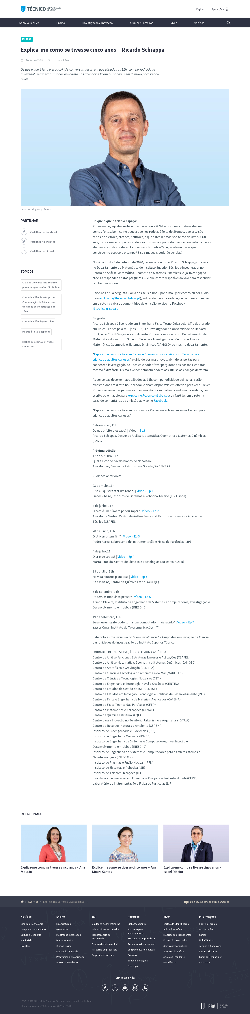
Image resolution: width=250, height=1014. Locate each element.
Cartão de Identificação (176, 923)
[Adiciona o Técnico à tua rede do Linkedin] (115, 988)
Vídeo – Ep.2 (150, 511)
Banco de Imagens (138, 960)
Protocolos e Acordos (175, 940)
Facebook (160, 400)
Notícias (199, 23)
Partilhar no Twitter (42, 241)
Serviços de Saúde (173, 951)
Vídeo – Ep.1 (145, 491)
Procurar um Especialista (141, 938)
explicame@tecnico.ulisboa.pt (119, 298)
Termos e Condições (210, 946)
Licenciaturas (63, 923)
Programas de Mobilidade (70, 957)
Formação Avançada (67, 951)
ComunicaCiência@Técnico (38, 321)
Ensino (60, 23)
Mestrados (62, 929)
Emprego (133, 966)
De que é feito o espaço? (36, 331)
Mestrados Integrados (68, 934)
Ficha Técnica (206, 940)
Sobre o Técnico (29, 23)
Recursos (133, 916)
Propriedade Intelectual (105, 944)
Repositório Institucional (141, 944)
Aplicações (218, 9)
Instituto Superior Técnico (50, 1001)
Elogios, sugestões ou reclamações (209, 901)
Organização (206, 929)
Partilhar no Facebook (43, 232)
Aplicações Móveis (173, 929)
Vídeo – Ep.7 (185, 622)
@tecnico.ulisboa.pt (106, 308)
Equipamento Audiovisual (141, 949)
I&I (94, 916)
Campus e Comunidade (33, 929)
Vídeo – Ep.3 (131, 536)
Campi (202, 934)
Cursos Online (64, 946)
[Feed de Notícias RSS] (145, 988)
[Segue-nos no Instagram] (135, 988)
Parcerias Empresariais (104, 949)
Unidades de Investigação (106, 923)
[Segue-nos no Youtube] (125, 988)
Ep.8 (142, 430)
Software (133, 955)
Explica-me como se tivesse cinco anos (38, 344)
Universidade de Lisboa (79, 1001)
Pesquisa (226, 22)
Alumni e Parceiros (141, 23)
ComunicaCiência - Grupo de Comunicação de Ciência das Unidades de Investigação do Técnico (38, 304)
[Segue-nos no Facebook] (105, 988)
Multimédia (27, 940)
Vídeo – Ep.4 (125, 556)
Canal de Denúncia (209, 957)
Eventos (26, 39)
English (200, 9)
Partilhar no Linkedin (43, 251)
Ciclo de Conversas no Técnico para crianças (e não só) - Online (40, 285)
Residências (170, 962)
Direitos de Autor (208, 951)
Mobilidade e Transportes (177, 934)
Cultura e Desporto (31, 934)
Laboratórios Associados (106, 929)
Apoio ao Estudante (67, 962)
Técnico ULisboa (41, 9)
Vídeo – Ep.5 (138, 577)
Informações (207, 916)
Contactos (204, 962)
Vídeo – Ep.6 (142, 597)
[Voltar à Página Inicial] (23, 901)
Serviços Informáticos (175, 946)
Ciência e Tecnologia (32, 923)
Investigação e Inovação (97, 23)
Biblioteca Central (137, 923)
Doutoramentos (65, 940)
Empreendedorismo (103, 955)
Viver (174, 23)
